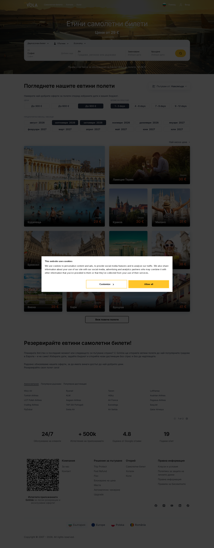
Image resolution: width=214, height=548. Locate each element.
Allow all (148, 284)
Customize (104, 284)
